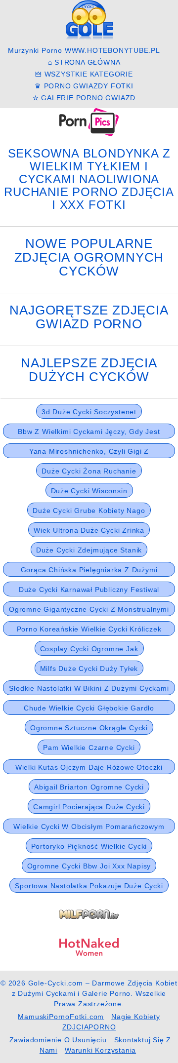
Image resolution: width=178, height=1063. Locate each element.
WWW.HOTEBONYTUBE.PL (112, 50)
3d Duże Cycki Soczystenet (89, 412)
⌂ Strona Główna (84, 62)
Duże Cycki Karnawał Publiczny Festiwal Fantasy (89, 591)
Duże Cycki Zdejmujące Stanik (89, 550)
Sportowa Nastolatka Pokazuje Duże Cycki (89, 886)
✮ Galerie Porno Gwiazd (84, 98)
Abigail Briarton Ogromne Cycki (89, 787)
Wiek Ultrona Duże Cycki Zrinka (89, 530)
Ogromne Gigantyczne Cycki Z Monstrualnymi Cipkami (89, 610)
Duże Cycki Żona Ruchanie (89, 471)
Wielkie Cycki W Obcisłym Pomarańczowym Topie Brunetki (88, 828)
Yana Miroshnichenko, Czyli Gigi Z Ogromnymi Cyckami (89, 452)
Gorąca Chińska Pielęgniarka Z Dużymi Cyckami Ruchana (89, 571)
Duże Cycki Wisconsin (89, 491)
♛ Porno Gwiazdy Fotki (84, 86)
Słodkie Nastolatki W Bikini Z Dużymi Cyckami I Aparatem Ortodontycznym (89, 689)
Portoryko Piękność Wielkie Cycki (89, 846)
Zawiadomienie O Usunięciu (58, 1040)
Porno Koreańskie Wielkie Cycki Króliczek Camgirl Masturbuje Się (89, 630)
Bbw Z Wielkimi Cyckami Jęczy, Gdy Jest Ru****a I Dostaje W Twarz (89, 433)
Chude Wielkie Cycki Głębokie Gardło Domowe (89, 709)
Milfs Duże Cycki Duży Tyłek (89, 668)
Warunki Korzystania (100, 1050)
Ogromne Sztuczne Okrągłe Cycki (89, 728)
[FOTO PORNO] (89, 122)
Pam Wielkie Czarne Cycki (88, 747)
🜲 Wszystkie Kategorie (84, 74)
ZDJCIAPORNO (89, 1027)
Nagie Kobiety (135, 1017)
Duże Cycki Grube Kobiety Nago (89, 510)
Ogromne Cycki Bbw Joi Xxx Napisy (89, 866)
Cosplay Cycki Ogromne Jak (89, 649)
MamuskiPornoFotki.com (61, 1017)
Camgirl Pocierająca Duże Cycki (89, 807)
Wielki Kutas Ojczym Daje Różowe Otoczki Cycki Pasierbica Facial (89, 768)
